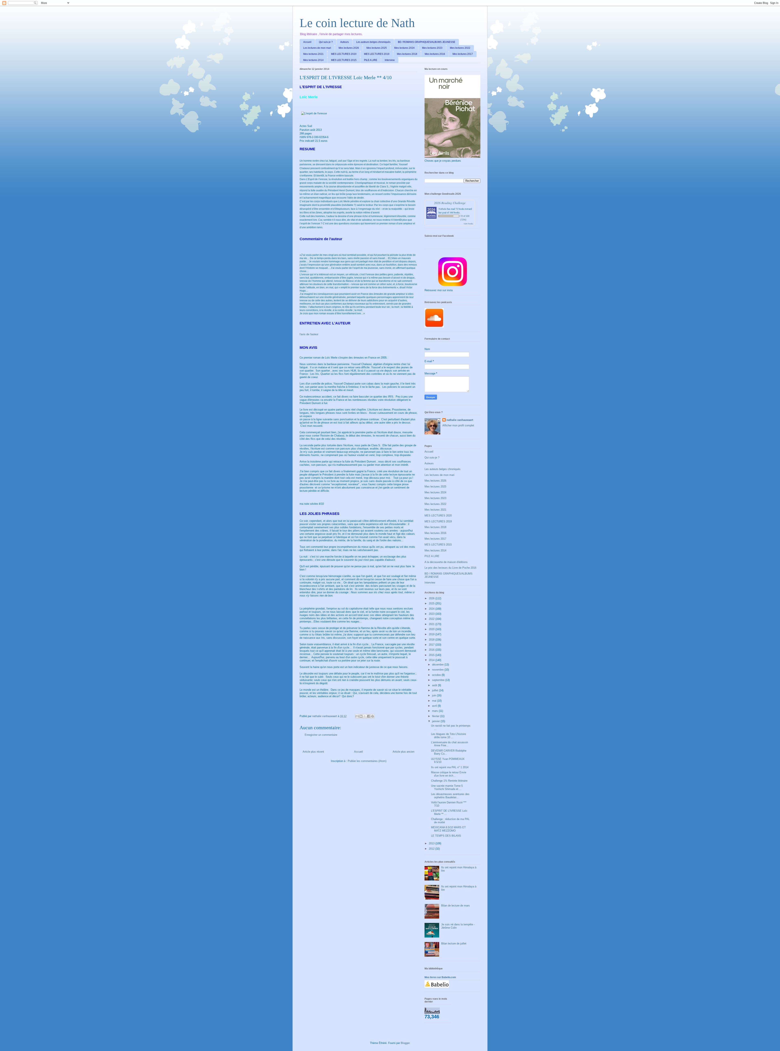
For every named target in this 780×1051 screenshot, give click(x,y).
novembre (438, 669)
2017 (432, 644)
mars (435, 710)
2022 (432, 618)
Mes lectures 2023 (432, 47)
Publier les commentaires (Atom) (367, 761)
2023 (432, 613)
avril (435, 705)
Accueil (307, 42)
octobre (437, 674)
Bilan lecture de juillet (453, 943)
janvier (436, 721)
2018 (432, 639)
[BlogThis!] (361, 716)
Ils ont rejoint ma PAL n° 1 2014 (449, 767)
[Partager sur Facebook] (369, 716)
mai (434, 700)
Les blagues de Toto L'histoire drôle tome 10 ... (448, 735)
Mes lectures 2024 (404, 47)
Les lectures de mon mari (317, 47)
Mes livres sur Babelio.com (440, 977)
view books (468, 223)
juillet (435, 690)
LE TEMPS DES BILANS (446, 835)
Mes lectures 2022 (460, 47)
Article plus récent (313, 751)
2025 (432, 603)
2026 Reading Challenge (450, 203)
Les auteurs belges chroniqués (373, 42)
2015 (432, 655)
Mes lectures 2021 (313, 54)
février (436, 716)
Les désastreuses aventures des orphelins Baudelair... (450, 796)
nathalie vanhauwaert (459, 419)
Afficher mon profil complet (458, 425)
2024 (432, 608)
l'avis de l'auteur (309, 334)
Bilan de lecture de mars (455, 905)
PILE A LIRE (370, 60)
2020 (432, 629)
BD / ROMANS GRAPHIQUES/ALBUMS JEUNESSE (426, 42)
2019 (432, 634)
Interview (390, 60)
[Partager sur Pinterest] (372, 716)
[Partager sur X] (365, 716)
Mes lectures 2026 (349, 47)
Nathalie (442, 208)
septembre (438, 680)
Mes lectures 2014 (313, 60)
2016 (432, 649)
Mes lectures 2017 (463, 54)
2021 (432, 624)
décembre (438, 664)
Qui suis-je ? (326, 42)
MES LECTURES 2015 (343, 60)
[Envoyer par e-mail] (357, 716)
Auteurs (344, 42)
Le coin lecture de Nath (357, 23)
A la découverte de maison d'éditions (446, 562)
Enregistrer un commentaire (321, 734)
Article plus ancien (403, 751)
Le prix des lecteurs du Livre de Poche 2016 (450, 567)
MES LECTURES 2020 (343, 54)
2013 (432, 843)
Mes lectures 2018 (407, 54)
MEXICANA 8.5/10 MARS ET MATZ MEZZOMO (448, 829)
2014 (432, 660)
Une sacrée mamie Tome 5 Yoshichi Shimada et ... (447, 787)
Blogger (405, 1043)
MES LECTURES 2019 (376, 54)
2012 (432, 848)
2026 (432, 598)
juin (434, 695)
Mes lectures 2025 (376, 47)
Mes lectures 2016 (435, 54)
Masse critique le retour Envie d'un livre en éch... (448, 774)
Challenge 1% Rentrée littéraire (449, 780)
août (435, 685)
